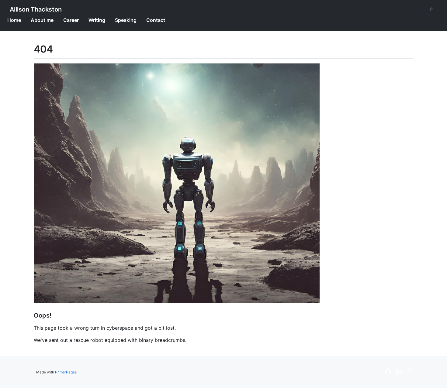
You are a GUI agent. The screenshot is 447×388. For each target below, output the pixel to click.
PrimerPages (66, 372)
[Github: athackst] (388, 373)
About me (42, 20)
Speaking (126, 20)
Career (71, 20)
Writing (96, 20)
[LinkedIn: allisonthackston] (399, 373)
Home (14, 20)
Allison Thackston (36, 9)
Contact (155, 20)
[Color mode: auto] (431, 9)
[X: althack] (410, 373)
